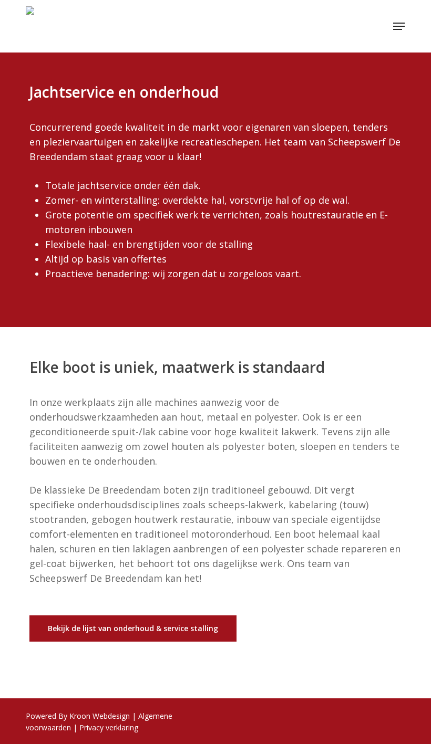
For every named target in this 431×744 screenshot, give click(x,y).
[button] (399, 26)
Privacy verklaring (108, 727)
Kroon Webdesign (99, 716)
